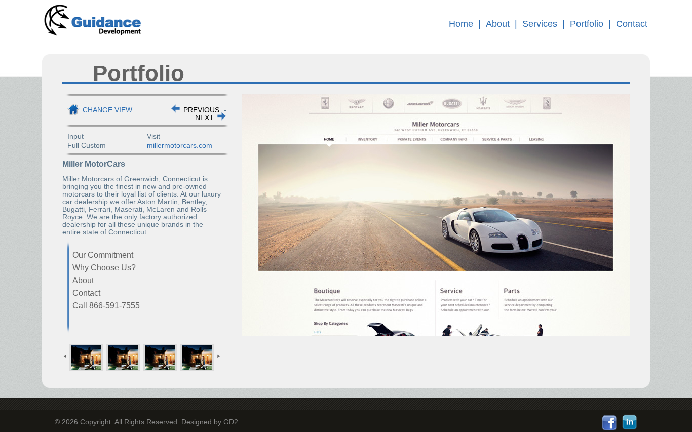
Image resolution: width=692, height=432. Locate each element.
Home (461, 24)
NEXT (204, 117)
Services (539, 24)
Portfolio (586, 24)
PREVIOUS (201, 110)
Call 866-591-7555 (106, 305)
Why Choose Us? (104, 267)
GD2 (230, 422)
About (498, 24)
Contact (631, 24)
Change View (107, 110)
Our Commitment (102, 255)
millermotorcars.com (179, 145)
